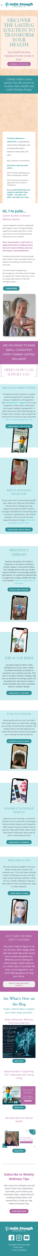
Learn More (11, 288)
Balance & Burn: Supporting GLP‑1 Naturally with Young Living (19, 1074)
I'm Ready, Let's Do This (19, 64)
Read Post (19, 1061)
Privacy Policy (18, 1247)
